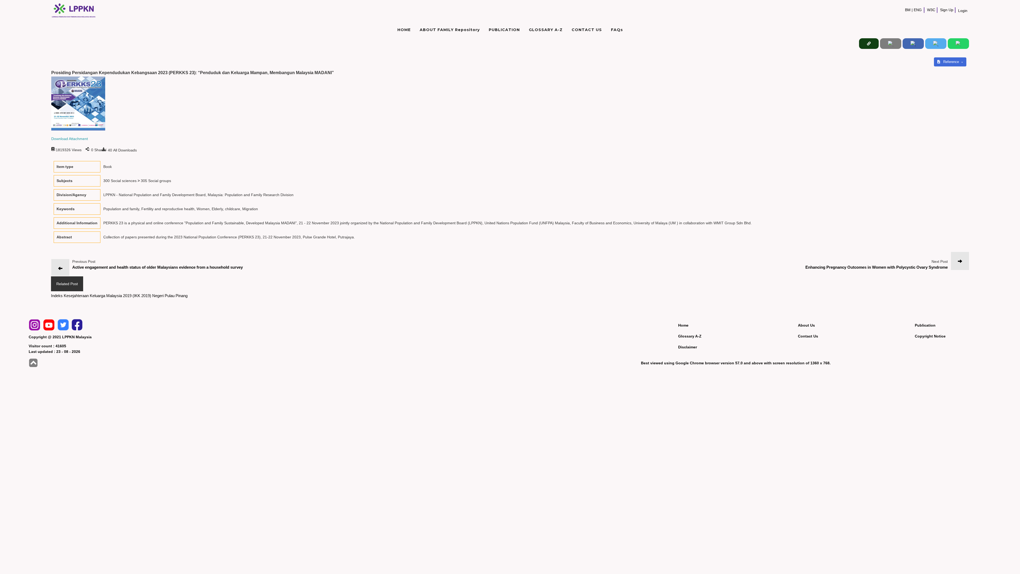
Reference (951, 62)
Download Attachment (69, 139)
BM (908, 10)
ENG (918, 10)
